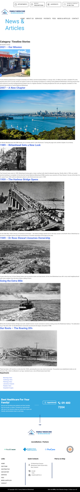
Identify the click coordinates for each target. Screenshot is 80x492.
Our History (5, 472)
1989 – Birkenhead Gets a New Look (20, 145)
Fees (54, 18)
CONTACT (4, 483)
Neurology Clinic (7, 377)
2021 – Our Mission (11, 47)
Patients (47, 18)
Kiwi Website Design (62, 489)
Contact (75, 18)
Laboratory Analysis (8, 384)
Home (22, 18)
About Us (30, 18)
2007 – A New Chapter (12, 87)
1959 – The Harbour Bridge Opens (19, 179)
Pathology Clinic (7, 382)
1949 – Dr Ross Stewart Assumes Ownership (25, 237)
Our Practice (5, 469)
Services (38, 18)
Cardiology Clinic (7, 380)
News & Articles (63, 18)
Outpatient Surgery (8, 388)
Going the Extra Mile (11, 280)
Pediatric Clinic (7, 386)
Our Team (4, 466)
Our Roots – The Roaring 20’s (16, 328)
